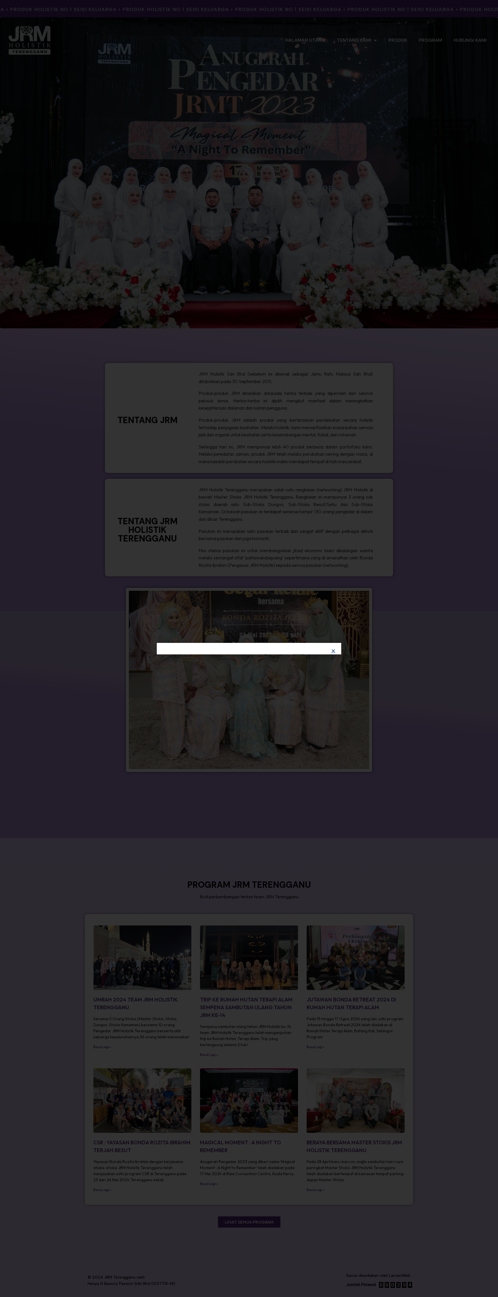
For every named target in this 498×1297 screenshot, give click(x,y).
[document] (249, 648)
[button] (333, 651)
